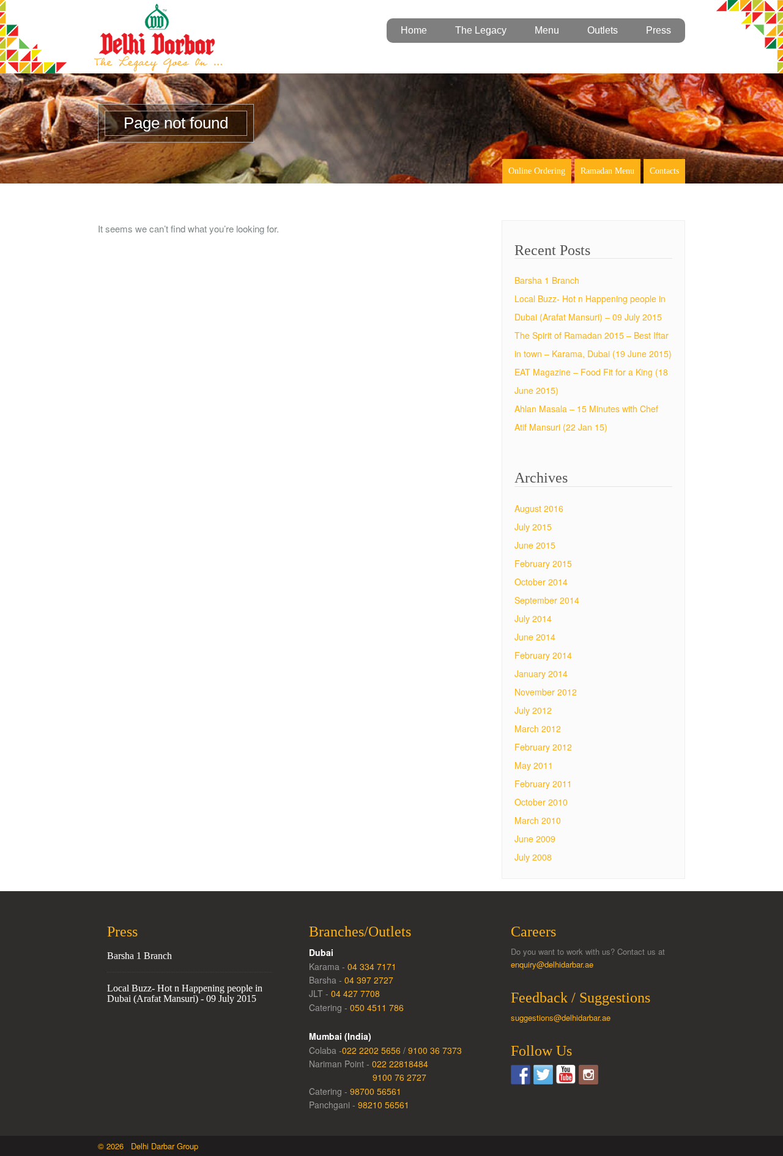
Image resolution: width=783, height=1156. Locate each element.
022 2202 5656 (371, 1050)
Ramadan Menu (607, 171)
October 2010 (541, 802)
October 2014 (541, 582)
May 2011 (533, 765)
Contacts (664, 171)
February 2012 (543, 747)
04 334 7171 (371, 966)
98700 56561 (375, 1091)
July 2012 (533, 710)
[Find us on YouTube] (566, 1074)
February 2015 (543, 563)
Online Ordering (536, 171)
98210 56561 (383, 1105)
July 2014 (533, 618)
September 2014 (546, 600)
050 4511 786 (377, 1007)
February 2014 (543, 655)
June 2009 (534, 838)
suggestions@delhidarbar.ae (560, 1017)
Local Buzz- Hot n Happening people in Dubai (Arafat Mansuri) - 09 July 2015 (184, 993)
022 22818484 (400, 1064)
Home (414, 30)
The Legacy (481, 30)
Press (658, 30)
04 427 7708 (355, 993)
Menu (547, 30)
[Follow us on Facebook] (520, 1074)
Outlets (602, 30)
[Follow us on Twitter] (543, 1074)
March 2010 (537, 820)
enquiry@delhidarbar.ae (552, 964)
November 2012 (545, 692)
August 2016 (538, 508)
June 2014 (534, 637)
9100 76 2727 (399, 1077)
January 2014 (541, 673)
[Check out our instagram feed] (588, 1074)
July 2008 (533, 857)
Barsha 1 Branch (546, 280)
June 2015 (534, 545)
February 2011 (543, 783)
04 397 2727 (368, 980)
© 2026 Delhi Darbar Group (148, 1146)
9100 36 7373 (435, 1050)
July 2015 (533, 527)
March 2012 (537, 728)
